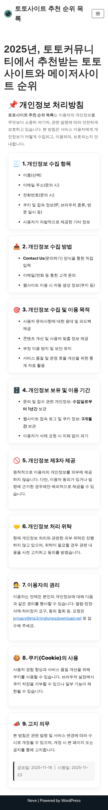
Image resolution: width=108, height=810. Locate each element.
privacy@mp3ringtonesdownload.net (47, 618)
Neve (32, 800)
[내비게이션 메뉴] (98, 13)
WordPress (71, 800)
